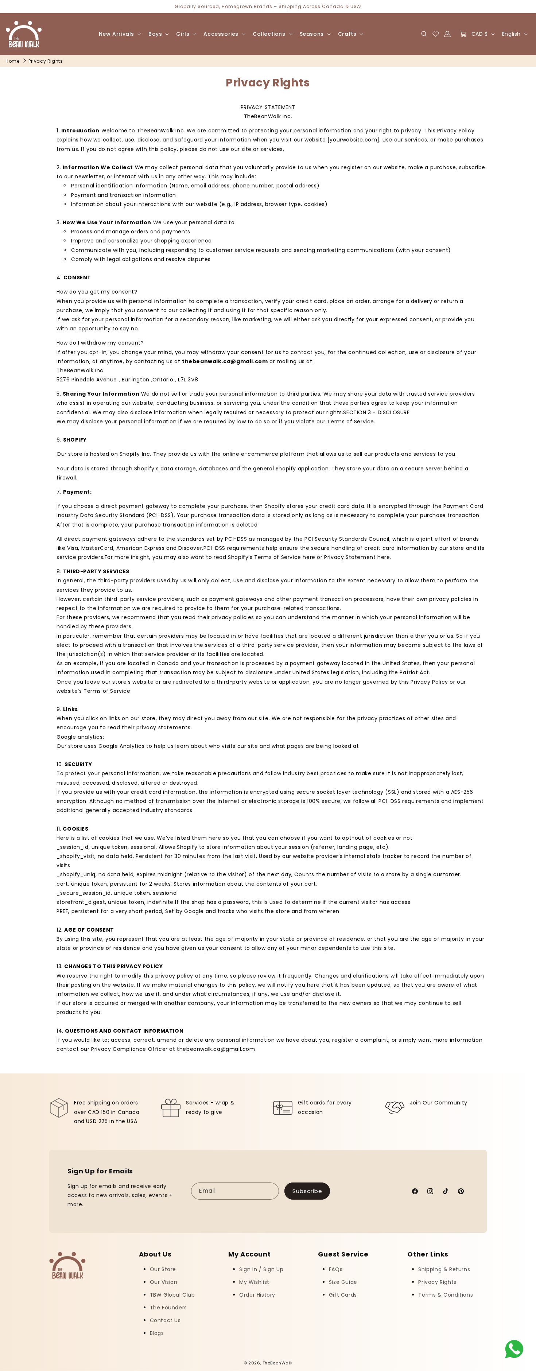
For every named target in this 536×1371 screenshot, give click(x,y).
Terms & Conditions (445, 1294)
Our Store (163, 1269)
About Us (155, 1254)
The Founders (168, 1307)
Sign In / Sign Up (261, 1269)
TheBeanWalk (278, 1363)
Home (12, 61)
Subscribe (307, 1191)
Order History (257, 1294)
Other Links (427, 1254)
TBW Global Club (172, 1294)
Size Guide (343, 1282)
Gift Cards (343, 1294)
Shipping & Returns (444, 1269)
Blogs (157, 1333)
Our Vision (164, 1282)
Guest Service (343, 1254)
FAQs (335, 1269)
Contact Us (165, 1320)
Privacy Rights (45, 61)
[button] (119, 34)
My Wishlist (254, 1282)
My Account (249, 1254)
